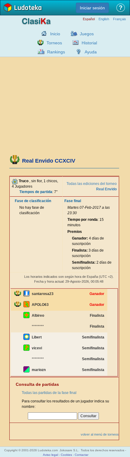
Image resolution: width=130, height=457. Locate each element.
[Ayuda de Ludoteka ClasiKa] (77, 51)
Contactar (81, 454)
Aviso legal (50, 454)
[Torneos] (39, 42)
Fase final (72, 201)
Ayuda (91, 51)
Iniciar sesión (92, 7)
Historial (89, 42)
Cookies (66, 454)
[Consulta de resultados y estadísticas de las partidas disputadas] (74, 42)
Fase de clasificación (33, 201)
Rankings (56, 51)
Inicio (55, 33)
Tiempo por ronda (82, 219)
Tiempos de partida (35, 192)
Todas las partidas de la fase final (49, 393)
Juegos (87, 33)
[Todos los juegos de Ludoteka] (72, 33)
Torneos (54, 42)
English (104, 19)
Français (119, 19)
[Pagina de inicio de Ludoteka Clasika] (42, 33)
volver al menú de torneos (100, 434)
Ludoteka (28, 8)
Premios (74, 232)
